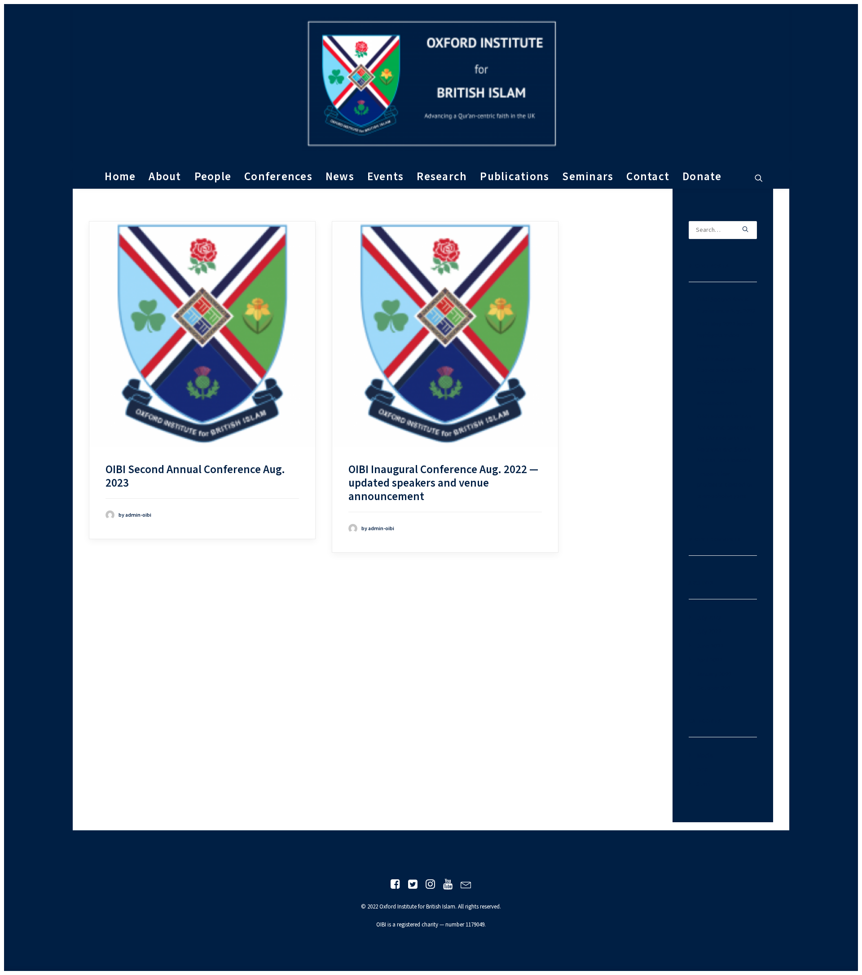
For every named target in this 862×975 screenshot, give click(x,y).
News (339, 176)
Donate (702, 176)
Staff (703, 784)
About (165, 176)
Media (704, 756)
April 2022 (709, 660)
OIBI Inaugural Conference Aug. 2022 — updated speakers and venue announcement (443, 483)
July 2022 (708, 632)
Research (442, 176)
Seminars (587, 176)
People (213, 176)
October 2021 (715, 688)
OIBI (702, 770)
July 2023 (708, 618)
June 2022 (709, 646)
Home (120, 176)
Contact (647, 176)
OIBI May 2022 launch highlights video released (725, 335)
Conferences (278, 176)
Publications (514, 176)
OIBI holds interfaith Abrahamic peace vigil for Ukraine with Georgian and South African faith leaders (726, 438)
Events (385, 176)
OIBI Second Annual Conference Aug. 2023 (195, 476)
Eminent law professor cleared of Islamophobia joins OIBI (724, 490)
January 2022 (713, 674)
